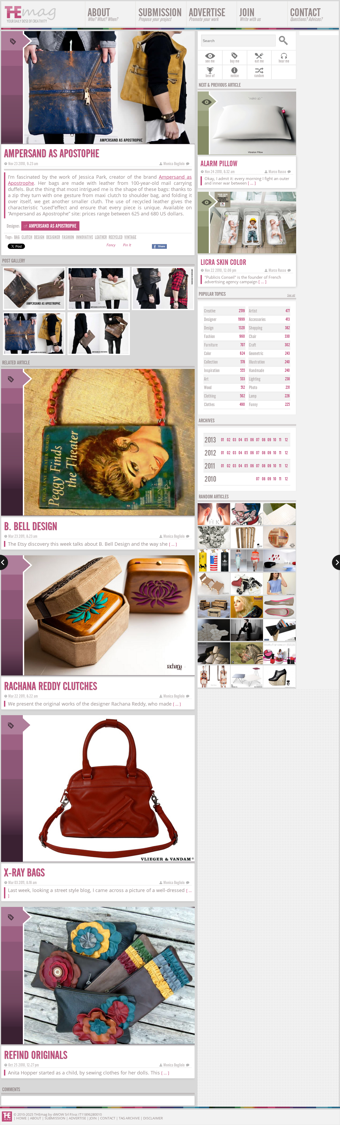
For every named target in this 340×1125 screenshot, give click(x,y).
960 (242, 336)
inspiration (212, 370)
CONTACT (306, 14)
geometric (256, 353)
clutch (27, 237)
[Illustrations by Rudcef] (247, 524)
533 (242, 379)
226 (287, 396)
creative (209, 311)
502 (242, 396)
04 (240, 440)
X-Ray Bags (24, 872)
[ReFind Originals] (109, 1042)
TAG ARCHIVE (129, 1118)
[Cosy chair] (247, 640)
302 (287, 345)
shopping (255, 328)
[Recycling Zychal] (247, 617)
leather (101, 237)
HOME (21, 1118)
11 (280, 440)
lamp (253, 396)
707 (242, 345)
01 (222, 440)
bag (17, 237)
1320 (242, 328)
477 (288, 311)
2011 (210, 466)
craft (252, 345)
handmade (256, 370)
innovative (84, 237)
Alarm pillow (219, 163)
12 (286, 440)
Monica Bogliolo (174, 163)
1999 (241, 319)
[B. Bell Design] (109, 513)
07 (257, 440)
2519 (242, 311)
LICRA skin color (223, 262)
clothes (209, 404)
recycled (115, 237)
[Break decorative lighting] (214, 663)
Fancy (111, 245)
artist (253, 311)
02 (228, 440)
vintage (130, 237)
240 (287, 362)
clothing (210, 396)
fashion (68, 237)
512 (243, 387)
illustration (257, 362)
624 (242, 353)
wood (208, 387)
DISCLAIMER (153, 1118)
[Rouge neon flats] (279, 617)
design (39, 237)
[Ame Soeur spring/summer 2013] (214, 687)
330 (287, 336)
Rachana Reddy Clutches (50, 686)
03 (234, 440)
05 (246, 440)
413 (288, 319)
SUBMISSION (160, 14)
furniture (211, 345)
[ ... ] (173, 544)
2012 (210, 453)
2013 (210, 440)
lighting (254, 379)
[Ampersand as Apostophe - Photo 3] (163, 308)
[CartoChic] (214, 617)
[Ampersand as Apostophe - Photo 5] (99, 353)
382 (287, 328)
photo (253, 387)
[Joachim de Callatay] (279, 687)
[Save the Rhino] (247, 663)
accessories (257, 319)
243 (287, 353)
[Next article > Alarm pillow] (336, 562)
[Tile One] (279, 524)
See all (291, 295)
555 (242, 370)
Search (285, 41)
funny (253, 404)
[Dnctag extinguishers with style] (214, 571)
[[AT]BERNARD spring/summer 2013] (279, 594)
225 (287, 404)
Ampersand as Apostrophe (52, 226)
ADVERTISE (207, 14)
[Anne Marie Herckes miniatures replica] (247, 594)
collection (211, 362)
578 (242, 362)
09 (269, 440)
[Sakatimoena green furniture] (214, 594)
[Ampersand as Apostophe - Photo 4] (34, 353)
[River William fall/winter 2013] (247, 571)
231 (288, 387)
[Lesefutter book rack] (279, 640)
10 (274, 440)
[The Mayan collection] (279, 547)
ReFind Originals (35, 1055)
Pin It (127, 245)
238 (287, 379)
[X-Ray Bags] (109, 860)
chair (252, 336)
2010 (210, 479)
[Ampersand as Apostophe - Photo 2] (99, 308)
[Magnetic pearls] (214, 524)
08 (263, 440)
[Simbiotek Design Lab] (214, 640)
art (206, 379)
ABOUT (103, 14)
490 (242, 404)
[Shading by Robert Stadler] (279, 571)
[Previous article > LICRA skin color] (4, 562)
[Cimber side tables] (247, 687)
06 (252, 440)
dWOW (58, 1114)
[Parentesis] (247, 547)
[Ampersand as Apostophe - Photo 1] (34, 308)
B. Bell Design (30, 526)
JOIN (250, 14)
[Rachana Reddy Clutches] (109, 673)
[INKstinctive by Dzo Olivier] (214, 547)
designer (53, 237)
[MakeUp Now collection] (279, 663)
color (207, 353)
